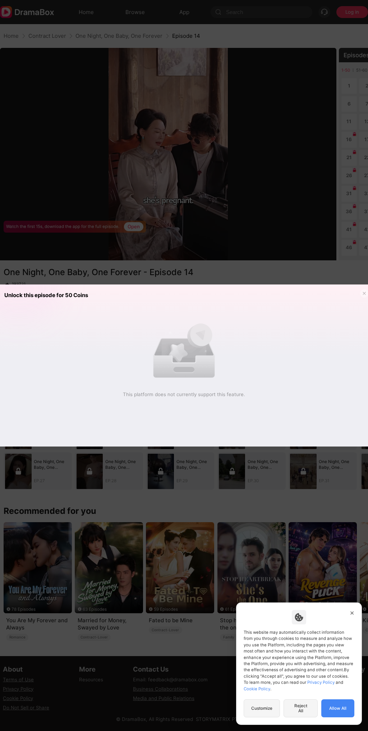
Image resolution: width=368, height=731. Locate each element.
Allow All (337, 708)
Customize (261, 708)
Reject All (300, 708)
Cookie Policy (257, 688)
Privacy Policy (321, 682)
